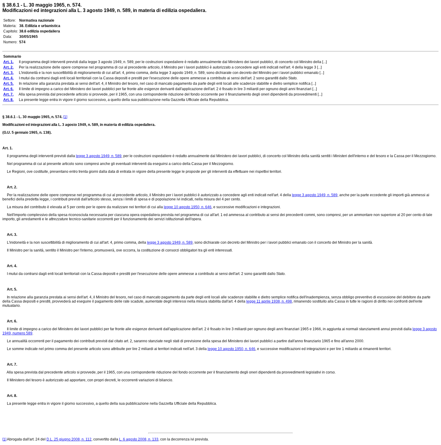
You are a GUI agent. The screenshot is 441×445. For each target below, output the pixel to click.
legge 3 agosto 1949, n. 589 (99, 156)
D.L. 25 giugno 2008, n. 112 (69, 439)
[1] (65, 117)
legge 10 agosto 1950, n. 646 (188, 207)
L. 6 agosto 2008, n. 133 (138, 439)
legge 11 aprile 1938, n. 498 (269, 301)
